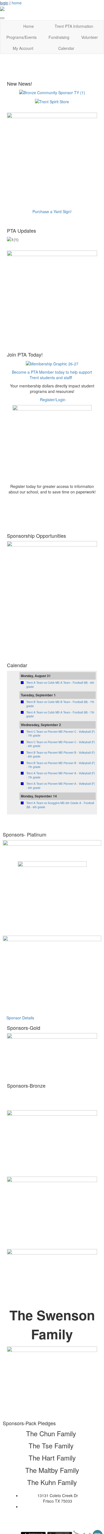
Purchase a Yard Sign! (52, 211)
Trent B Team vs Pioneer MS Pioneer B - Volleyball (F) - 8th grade (60, 754)
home (17, 3)
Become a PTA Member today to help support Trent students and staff (52, 374)
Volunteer (89, 37)
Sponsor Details (20, 1017)
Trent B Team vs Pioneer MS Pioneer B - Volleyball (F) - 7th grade (60, 765)
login (4, 3)
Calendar (66, 48)
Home (28, 26)
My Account (23, 48)
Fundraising (59, 37)
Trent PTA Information (74, 26)
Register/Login (52, 399)
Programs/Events (21, 37)
